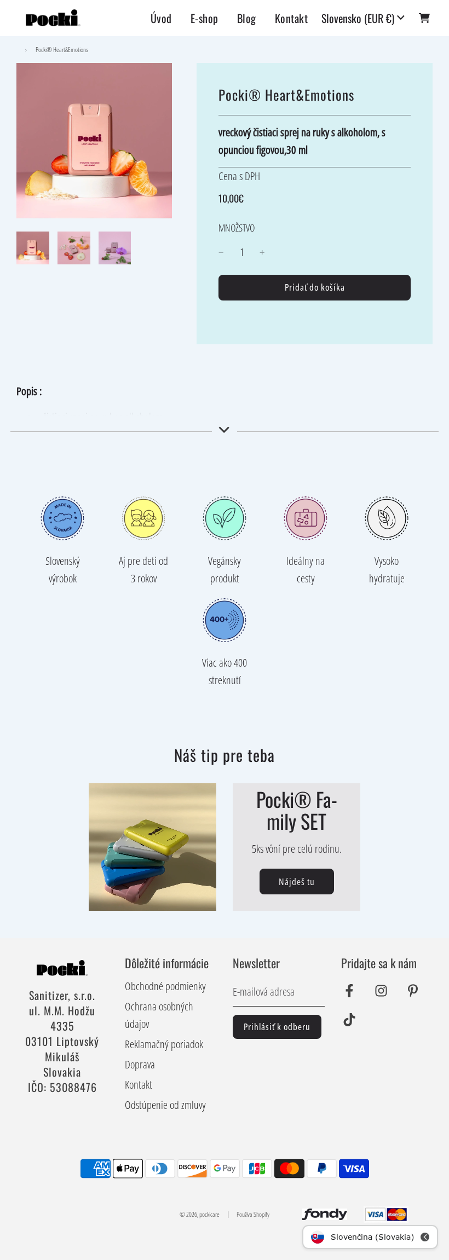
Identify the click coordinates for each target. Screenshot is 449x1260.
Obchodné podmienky (165, 986)
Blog (246, 18)
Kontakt (291, 18)
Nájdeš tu (297, 881)
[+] (262, 252)
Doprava (140, 1064)
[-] (221, 252)
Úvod (161, 18)
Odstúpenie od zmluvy (165, 1104)
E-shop (204, 18)
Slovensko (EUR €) (357, 18)
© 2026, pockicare (200, 1214)
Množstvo (236, 227)
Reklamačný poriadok (164, 1044)
